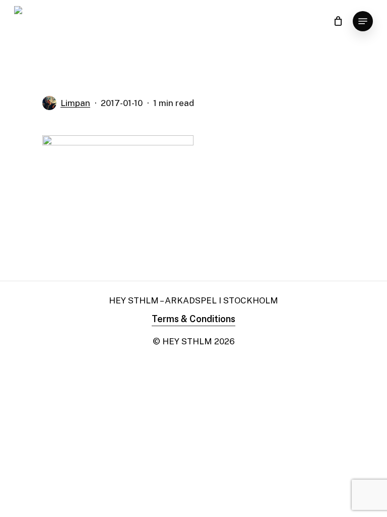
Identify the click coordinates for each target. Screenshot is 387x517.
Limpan (75, 103)
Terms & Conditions (193, 319)
